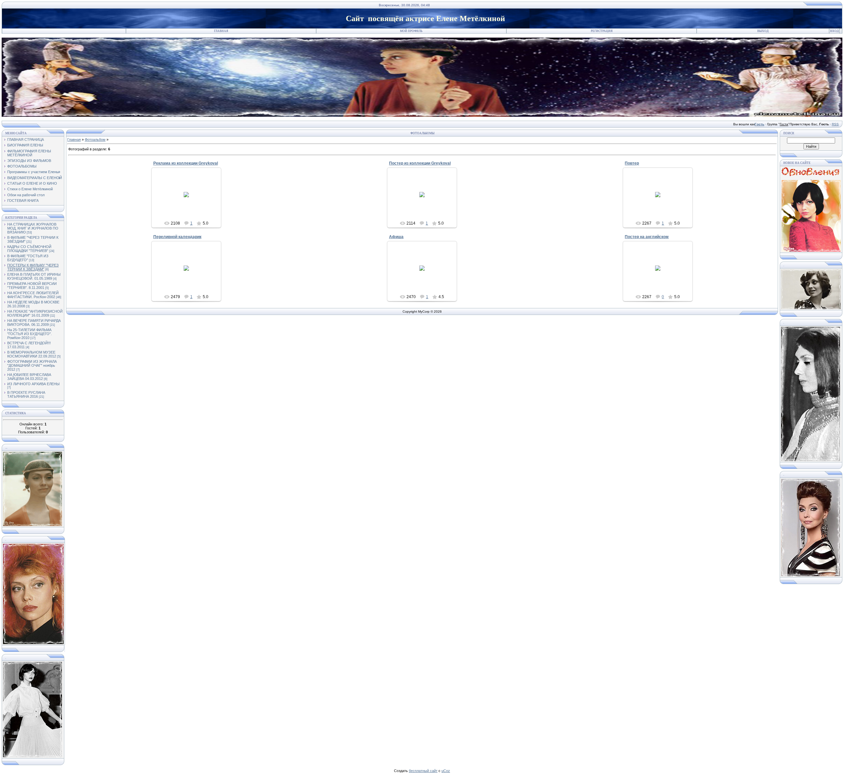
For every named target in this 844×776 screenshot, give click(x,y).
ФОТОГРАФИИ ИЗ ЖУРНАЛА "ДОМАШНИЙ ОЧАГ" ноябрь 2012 (32, 365)
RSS (835, 124)
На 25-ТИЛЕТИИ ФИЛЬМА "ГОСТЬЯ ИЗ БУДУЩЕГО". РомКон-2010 (29, 334)
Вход (834, 31)
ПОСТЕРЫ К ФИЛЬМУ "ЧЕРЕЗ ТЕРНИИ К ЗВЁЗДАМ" (33, 267)
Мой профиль (411, 31)
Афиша (396, 236)
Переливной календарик (177, 236)
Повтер (632, 163)
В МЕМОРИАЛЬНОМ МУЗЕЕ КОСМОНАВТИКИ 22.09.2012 (31, 354)
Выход (763, 31)
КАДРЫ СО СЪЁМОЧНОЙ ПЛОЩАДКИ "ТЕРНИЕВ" (29, 249)
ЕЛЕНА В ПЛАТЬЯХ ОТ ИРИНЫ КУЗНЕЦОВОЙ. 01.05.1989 (34, 276)
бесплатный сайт (423, 771)
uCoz (445, 771)
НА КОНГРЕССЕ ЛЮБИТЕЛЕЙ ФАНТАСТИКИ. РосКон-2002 (33, 295)
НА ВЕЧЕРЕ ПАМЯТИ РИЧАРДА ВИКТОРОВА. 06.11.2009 (34, 322)
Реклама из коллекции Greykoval (185, 163)
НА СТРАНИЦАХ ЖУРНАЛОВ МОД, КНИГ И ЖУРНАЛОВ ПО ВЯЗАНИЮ (32, 228)
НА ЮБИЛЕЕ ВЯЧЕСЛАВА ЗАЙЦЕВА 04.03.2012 (29, 377)
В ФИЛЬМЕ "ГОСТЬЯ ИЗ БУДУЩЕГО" (27, 258)
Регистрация (602, 31)
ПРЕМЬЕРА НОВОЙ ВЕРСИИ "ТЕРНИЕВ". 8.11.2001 (32, 286)
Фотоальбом (95, 139)
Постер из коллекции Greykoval (420, 163)
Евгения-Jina (189, 204)
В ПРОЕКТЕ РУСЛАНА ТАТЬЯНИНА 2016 (26, 394)
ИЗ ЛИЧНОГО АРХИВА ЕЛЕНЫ (33, 384)
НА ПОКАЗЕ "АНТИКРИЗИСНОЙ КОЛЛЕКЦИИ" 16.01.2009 (35, 313)
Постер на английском (647, 236)
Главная (221, 31)
